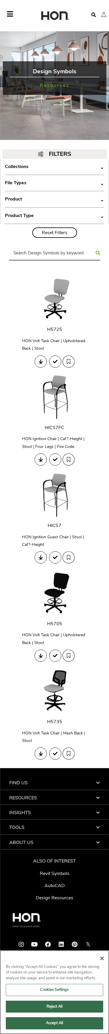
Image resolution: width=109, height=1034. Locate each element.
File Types (54, 183)
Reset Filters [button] (54, 232)
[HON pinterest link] (74, 944)
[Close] (102, 958)
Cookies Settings (54, 989)
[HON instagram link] (21, 944)
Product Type (54, 215)
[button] (103, 14)
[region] (54, 992)
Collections (54, 166)
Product (54, 199)
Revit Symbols (54, 873)
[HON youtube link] (34, 944)
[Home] (55, 16)
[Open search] (93, 15)
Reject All (54, 1006)
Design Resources (54, 898)
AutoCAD (54, 885)
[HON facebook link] (48, 944)
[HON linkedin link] (61, 944)
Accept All (54, 1023)
